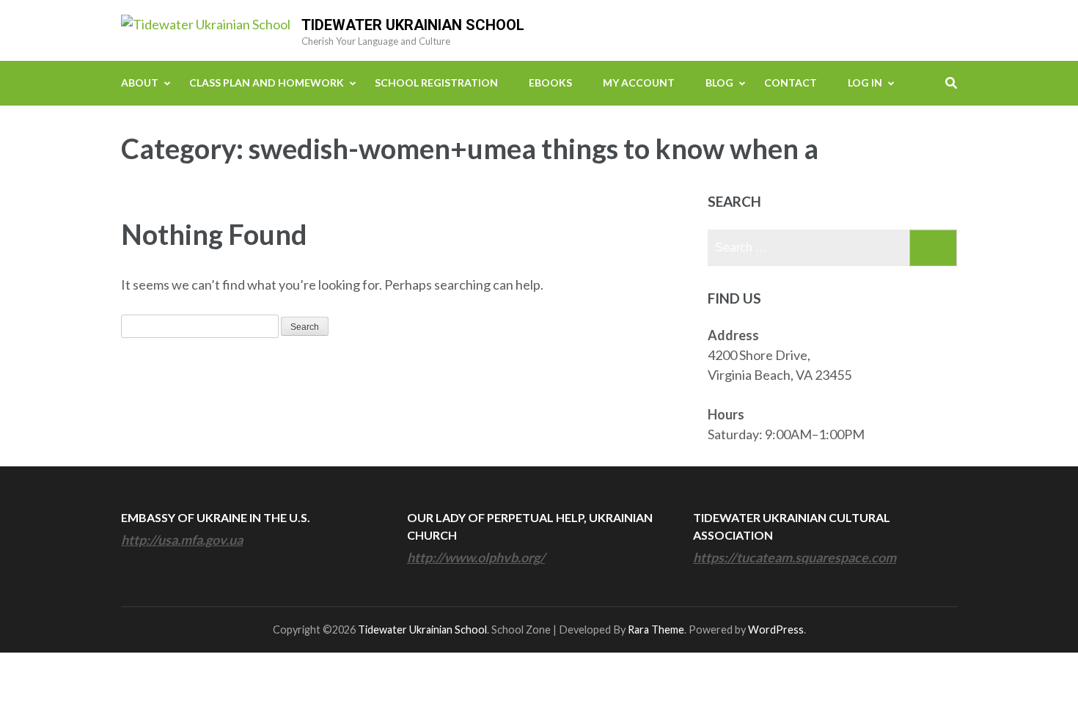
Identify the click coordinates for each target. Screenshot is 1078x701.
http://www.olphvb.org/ (476, 557)
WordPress (776, 629)
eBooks (550, 82)
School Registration (436, 82)
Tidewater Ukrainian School (412, 25)
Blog (719, 82)
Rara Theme (656, 629)
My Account (639, 82)
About (139, 82)
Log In (865, 82)
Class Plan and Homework (266, 82)
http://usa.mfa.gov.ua (182, 540)
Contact (790, 82)
